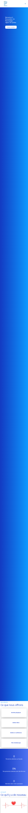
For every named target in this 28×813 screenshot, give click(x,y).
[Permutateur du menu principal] (25, 3)
